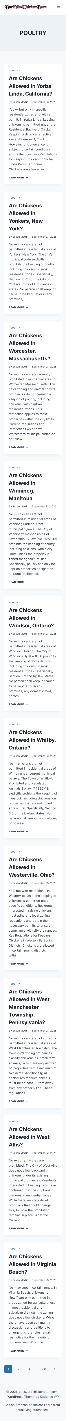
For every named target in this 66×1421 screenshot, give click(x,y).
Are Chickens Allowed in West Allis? (29, 1137)
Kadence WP (49, 1396)
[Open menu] (58, 7)
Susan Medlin (20, 101)
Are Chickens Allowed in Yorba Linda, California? (30, 86)
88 (44, 1369)
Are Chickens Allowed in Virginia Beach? (32, 1264)
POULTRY (14, 70)
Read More (18, 177)
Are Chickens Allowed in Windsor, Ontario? (31, 618)
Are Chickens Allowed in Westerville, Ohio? (32, 867)
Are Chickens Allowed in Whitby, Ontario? (32, 740)
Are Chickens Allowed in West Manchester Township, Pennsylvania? (29, 1007)
